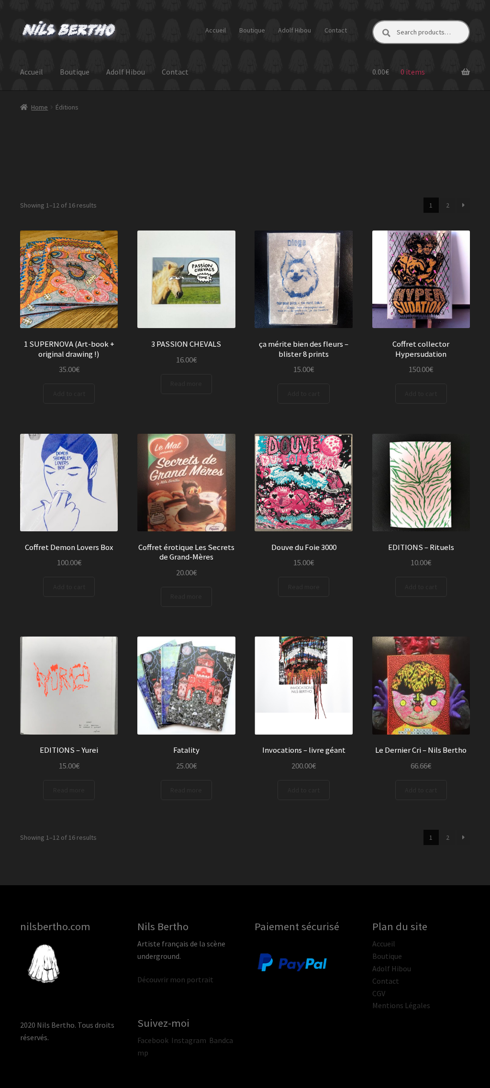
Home (39, 107)
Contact (335, 30)
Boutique (252, 30)
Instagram (188, 1040)
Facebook (152, 1040)
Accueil (215, 30)
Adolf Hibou (294, 30)
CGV (378, 993)
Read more (186, 383)
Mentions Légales (401, 1005)
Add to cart (69, 393)
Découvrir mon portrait (175, 979)
